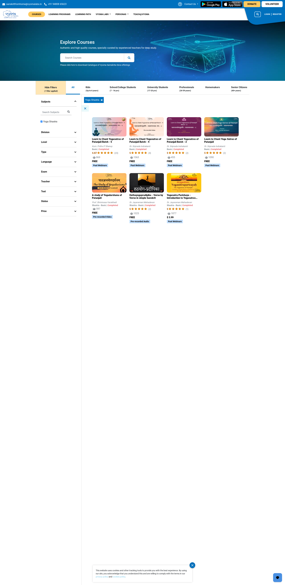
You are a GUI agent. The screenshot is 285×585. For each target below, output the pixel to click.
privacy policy (102, 577)
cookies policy (119, 577)
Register (277, 14)
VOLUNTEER (272, 4)
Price (44, 211)
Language (46, 161)
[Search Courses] (257, 14)
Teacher (45, 181)
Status (44, 201)
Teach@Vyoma (141, 14)
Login (267, 14)
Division (45, 132)
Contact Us (190, 4)
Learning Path (83, 14)
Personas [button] (121, 14)
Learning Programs (60, 14)
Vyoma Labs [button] (102, 14)
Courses (36, 14)
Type (43, 152)
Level (44, 142)
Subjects (45, 101)
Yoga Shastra (50, 121)
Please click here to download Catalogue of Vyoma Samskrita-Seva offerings (95, 65)
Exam (44, 171)
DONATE (251, 4)
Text (43, 191)
